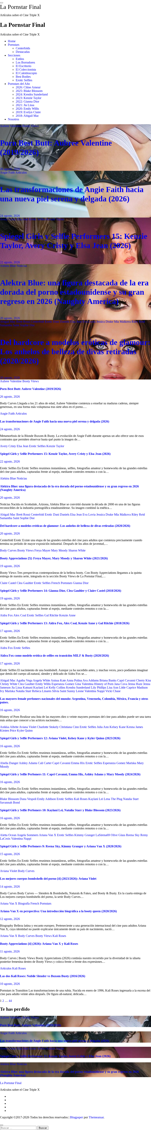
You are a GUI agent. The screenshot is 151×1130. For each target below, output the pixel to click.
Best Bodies (23, 76)
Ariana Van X (48, 835)
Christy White (9, 684)
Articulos (21, 172)
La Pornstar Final (20, 7)
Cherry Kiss (143, 680)
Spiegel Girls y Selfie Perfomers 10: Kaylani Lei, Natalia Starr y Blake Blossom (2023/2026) (60, 810)
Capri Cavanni (126, 680)
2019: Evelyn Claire (28, 112)
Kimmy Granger (85, 835)
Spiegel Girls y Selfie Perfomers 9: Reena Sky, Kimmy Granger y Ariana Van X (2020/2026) (60, 846)
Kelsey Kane (118, 727)
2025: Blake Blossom (29, 91)
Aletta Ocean (8, 835)
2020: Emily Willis (27, 108)
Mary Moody (59, 550)
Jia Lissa (17, 687)
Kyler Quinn (25, 730)
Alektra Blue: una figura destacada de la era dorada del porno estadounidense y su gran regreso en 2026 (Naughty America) (74, 292)
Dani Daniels (61, 321)
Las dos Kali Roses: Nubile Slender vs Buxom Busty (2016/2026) (42, 976)
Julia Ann (103, 727)
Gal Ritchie (51, 615)
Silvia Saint (59, 691)
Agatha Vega (24, 680)
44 (10, 1000)
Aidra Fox (6, 615)
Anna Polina (74, 680)
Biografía (24, 903)
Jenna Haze (135, 684)
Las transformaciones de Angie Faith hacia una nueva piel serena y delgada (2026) (54, 421)
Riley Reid (138, 321)
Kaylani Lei (41, 687)
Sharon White (77, 550)
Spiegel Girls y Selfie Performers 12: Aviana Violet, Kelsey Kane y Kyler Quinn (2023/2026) (60, 738)
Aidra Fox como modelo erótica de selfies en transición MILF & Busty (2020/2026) (54, 655)
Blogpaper (76, 1117)
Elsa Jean (23, 219)
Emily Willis (43, 684)
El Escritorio (23, 66)
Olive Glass (118, 835)
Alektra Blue (8, 265)
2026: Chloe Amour (28, 87)
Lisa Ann (113, 687)
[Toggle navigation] (1, 2)
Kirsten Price (8, 730)
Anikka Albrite (9, 727)
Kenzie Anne (67, 615)
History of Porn (104, 684)
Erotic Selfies (24, 80)
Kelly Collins (57, 687)
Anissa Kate (58, 680)
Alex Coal (20, 615)
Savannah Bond (10, 802)
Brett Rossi (23, 321)
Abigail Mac (8, 321)
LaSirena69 (103, 835)
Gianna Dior (80, 583)
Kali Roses (81, 799)
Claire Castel (8, 583)
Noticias (22, 265)
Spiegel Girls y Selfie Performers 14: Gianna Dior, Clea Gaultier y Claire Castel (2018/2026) (60, 590)
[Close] (1, 1125)
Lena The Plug (113, 799)
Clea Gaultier (25, 583)
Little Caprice (128, 687)
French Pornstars (62, 583)
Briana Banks (108, 680)
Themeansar (96, 1117)
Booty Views (30, 126)
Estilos (20, 59)
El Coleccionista (26, 69)
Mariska (10, 691)
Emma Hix (78, 763)
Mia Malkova (123, 321)
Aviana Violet (28, 727)
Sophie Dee (27, 325)
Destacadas (23, 51)
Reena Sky (133, 835)
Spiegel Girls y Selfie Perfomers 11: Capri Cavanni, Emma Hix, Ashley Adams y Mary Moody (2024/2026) (70, 774)
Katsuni (28, 687)
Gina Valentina (84, 684)
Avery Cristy (8, 219)
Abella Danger (9, 763)
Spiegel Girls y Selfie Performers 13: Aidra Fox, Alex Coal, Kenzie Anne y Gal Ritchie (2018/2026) (64, 623)
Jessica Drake (105, 321)
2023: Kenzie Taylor (28, 98)
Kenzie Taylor (55, 219)
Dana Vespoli (28, 799)
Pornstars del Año (19, 83)
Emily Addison (47, 799)
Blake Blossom (10, 799)
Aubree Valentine (11, 126)
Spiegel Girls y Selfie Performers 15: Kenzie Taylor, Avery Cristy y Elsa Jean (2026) (55, 453)
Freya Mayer (42, 550)
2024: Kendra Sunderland (32, 94)
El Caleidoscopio (26, 73)
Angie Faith (7, 172)
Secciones (14, 55)
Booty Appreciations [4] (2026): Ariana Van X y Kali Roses (39, 943)
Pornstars (13, 44)
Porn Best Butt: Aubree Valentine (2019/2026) (30, 389)
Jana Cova (121, 684)
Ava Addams (91, 680)
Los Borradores (25, 62)
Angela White (42, 680)
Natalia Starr (24, 691)
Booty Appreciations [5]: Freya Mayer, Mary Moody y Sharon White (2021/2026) (54, 558)
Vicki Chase (113, 691)
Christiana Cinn (69, 727)
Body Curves (8, 550)
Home (12, 41)
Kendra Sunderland (78, 687)
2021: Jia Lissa (25, 105)
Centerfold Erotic (42, 321)
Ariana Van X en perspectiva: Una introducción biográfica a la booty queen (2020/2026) (58, 911)
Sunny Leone (76, 691)
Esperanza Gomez (63, 684)
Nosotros (13, 119)
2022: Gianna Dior (27, 101)
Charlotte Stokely (48, 727)
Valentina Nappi (95, 691)
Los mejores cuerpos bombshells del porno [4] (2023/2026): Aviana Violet (48, 878)
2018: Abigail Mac (27, 115)
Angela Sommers (28, 835)
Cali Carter (45, 763)
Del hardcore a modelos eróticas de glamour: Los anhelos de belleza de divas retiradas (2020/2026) (75, 351)
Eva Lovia (89, 321)
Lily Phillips (99, 687)
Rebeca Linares (42, 691)
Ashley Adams (28, 763)
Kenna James (134, 727)
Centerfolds (23, 48)
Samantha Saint (10, 325)
